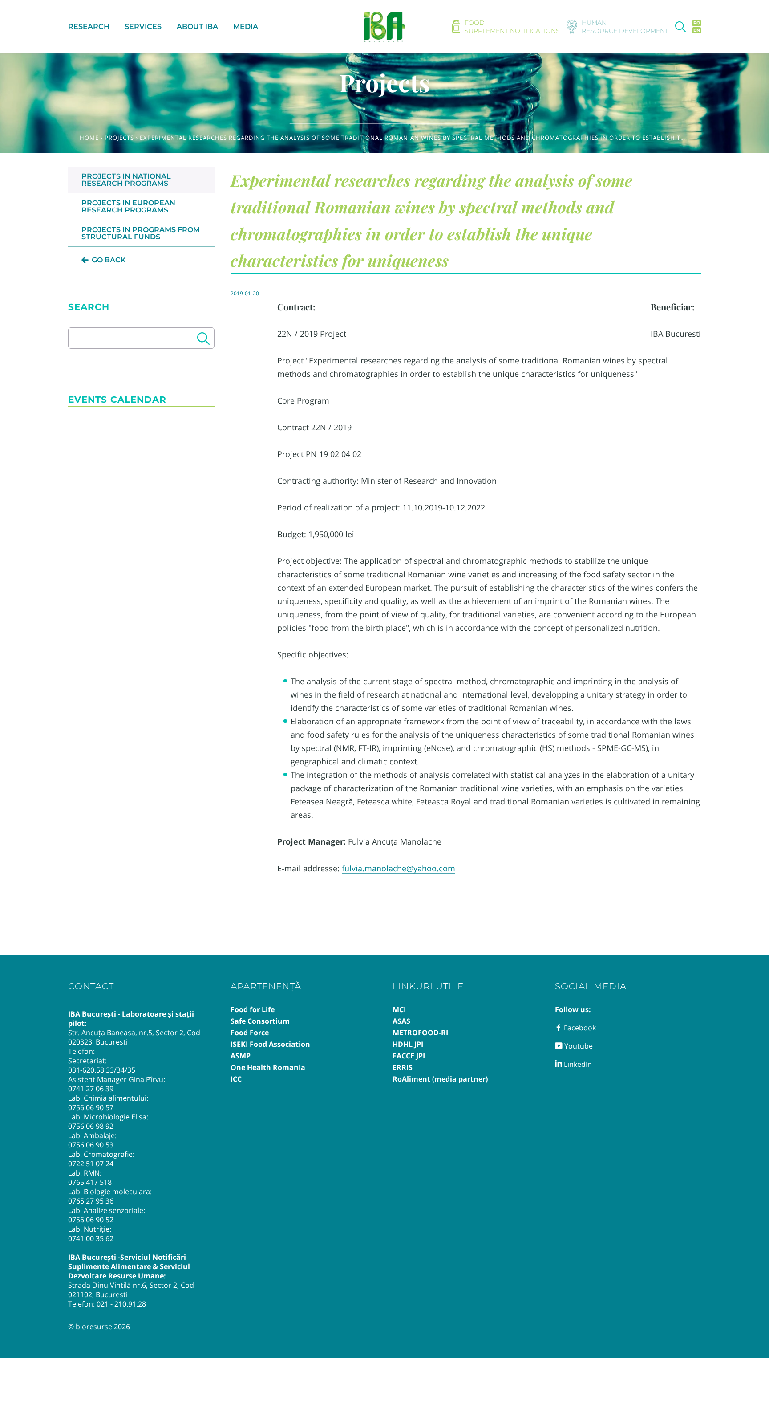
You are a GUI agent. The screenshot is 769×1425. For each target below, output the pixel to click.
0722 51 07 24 (90, 1163)
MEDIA (245, 26)
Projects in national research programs (126, 180)
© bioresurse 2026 (99, 1326)
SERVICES (143, 26)
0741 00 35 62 (90, 1238)
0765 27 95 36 (90, 1201)
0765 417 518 (90, 1182)
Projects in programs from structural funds (140, 233)
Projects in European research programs (128, 206)
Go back (109, 260)
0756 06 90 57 (90, 1107)
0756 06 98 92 (90, 1126)
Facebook (579, 1028)
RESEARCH (88, 26)
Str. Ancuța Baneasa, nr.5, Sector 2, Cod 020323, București (134, 1037)
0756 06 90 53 (90, 1145)
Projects (119, 138)
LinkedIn (577, 1064)
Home (89, 138)
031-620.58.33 (91, 1070)
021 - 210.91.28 (121, 1304)
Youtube (578, 1046)
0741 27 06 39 (90, 1089)
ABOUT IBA (197, 26)
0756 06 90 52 (90, 1220)
